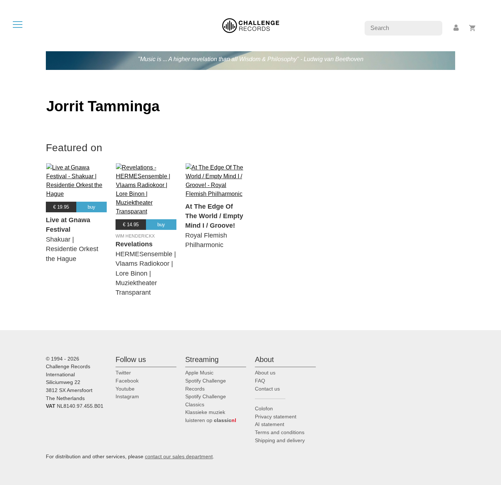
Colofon (264, 408)
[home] (250, 25)
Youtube (125, 389)
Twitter (123, 373)
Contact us (267, 389)
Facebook (127, 381)
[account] (457, 28)
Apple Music (199, 373)
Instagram (127, 396)
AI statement (269, 424)
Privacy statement (275, 416)
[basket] (472, 28)
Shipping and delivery (280, 440)
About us (265, 373)
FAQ (260, 381)
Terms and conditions (279, 432)
